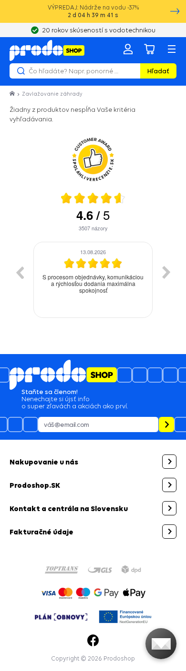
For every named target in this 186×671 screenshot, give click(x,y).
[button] (93, 461)
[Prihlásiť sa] (127, 49)
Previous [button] (19, 272)
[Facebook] (93, 640)
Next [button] (166, 272)
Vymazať (131, 71)
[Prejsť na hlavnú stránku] (47, 50)
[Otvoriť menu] (171, 49)
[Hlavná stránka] (13, 94)
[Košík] (149, 49)
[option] (64, 280)
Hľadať (158, 71)
